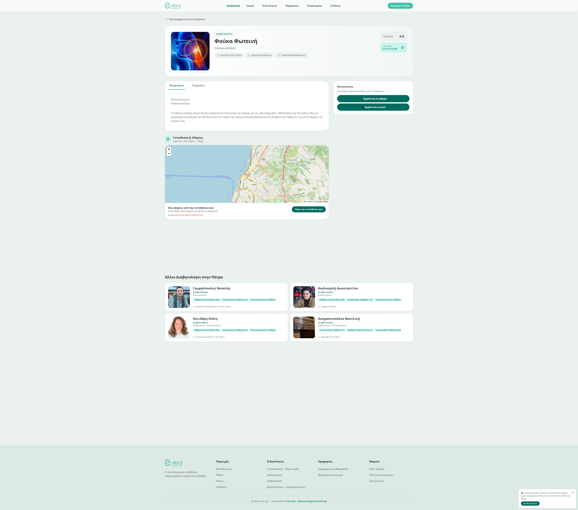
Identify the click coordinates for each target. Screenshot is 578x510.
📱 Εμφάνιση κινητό (373, 107)
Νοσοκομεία (314, 5)
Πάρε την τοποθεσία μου (309, 209)
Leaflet (309, 201)
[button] (169, 149)
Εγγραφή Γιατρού (400, 5)
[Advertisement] (255, 246)
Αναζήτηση (233, 5)
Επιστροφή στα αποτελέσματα (187, 19)
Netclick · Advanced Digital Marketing (307, 501)
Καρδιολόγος (274, 475)
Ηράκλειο (221, 487)
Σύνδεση (335, 5)
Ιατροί (250, 5)
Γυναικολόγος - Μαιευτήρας (283, 469)
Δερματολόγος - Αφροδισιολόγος (286, 487)
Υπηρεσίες (198, 85)
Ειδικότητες (270, 5)
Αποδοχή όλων (530, 503)
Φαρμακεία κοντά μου (330, 475)
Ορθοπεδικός (274, 481)
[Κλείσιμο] (573, 492)
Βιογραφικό (177, 85)
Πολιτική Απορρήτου (381, 475)
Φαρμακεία (292, 5)
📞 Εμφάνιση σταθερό (373, 98)
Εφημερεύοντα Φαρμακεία (333, 469)
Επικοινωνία (376, 481)
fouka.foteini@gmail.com (293, 55)
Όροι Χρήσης (376, 469)
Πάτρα (219, 481)
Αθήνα (219, 475)
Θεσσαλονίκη (223, 469)
